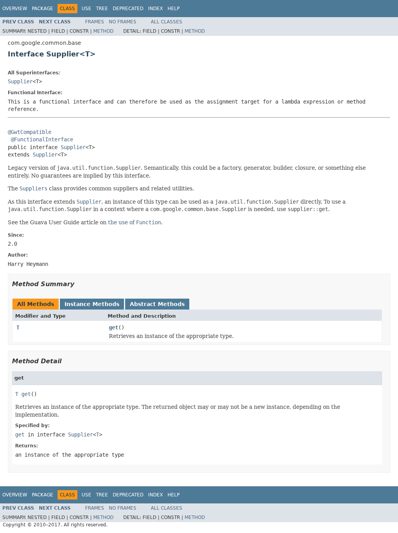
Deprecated (128, 8)
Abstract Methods (157, 304)
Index (155, 8)
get (113, 327)
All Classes (166, 22)
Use (86, 8)
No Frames (122, 22)
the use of (134, 222)
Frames (94, 22)
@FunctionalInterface (42, 139)
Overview (14, 8)
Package (42, 8)
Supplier (20, 81)
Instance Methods (92, 304)
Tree (102, 8)
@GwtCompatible (29, 132)
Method (103, 31)
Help (174, 8)
